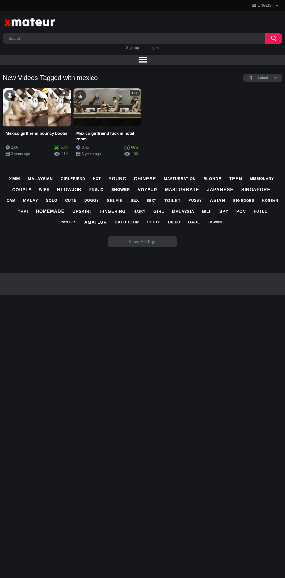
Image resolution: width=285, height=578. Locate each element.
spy (224, 211)
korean (270, 201)
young (117, 178)
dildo (174, 222)
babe (194, 222)
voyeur (147, 189)
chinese (145, 178)
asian (217, 200)
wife (44, 190)
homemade (50, 211)
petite (153, 222)
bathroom (127, 222)
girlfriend (73, 179)
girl (158, 211)
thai (23, 211)
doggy (91, 200)
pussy (195, 200)
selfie (115, 200)
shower (120, 189)
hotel (260, 211)
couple (21, 189)
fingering (113, 211)
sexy (152, 201)
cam (11, 200)
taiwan (215, 222)
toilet (172, 200)
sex (135, 200)
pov (241, 211)
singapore (256, 189)
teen (235, 178)
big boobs (243, 201)
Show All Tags (142, 241)
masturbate (182, 189)
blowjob (69, 189)
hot (97, 179)
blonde (212, 178)
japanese (220, 189)
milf (207, 211)
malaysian (40, 178)
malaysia (183, 211)
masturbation (180, 179)
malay (30, 200)
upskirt (82, 211)
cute (71, 200)
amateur (95, 222)
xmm (14, 178)
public (96, 189)
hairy (140, 211)
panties (69, 222)
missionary (262, 179)
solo (51, 200)
